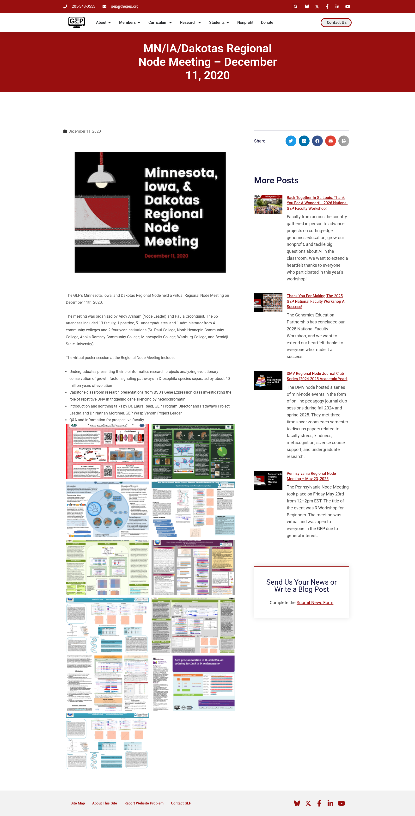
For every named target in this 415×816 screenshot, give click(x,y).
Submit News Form (315, 602)
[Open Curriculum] (170, 22)
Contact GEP (181, 803)
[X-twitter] (308, 803)
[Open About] (109, 22)
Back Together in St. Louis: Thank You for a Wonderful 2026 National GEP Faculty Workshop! (317, 203)
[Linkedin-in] (330, 803)
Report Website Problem (144, 803)
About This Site (104, 803)
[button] (295, 6)
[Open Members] (139, 22)
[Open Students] (228, 22)
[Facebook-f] (319, 803)
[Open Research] (199, 22)
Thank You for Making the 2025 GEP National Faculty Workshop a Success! (316, 301)
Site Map (78, 803)
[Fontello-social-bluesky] (297, 803)
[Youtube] (341, 803)
